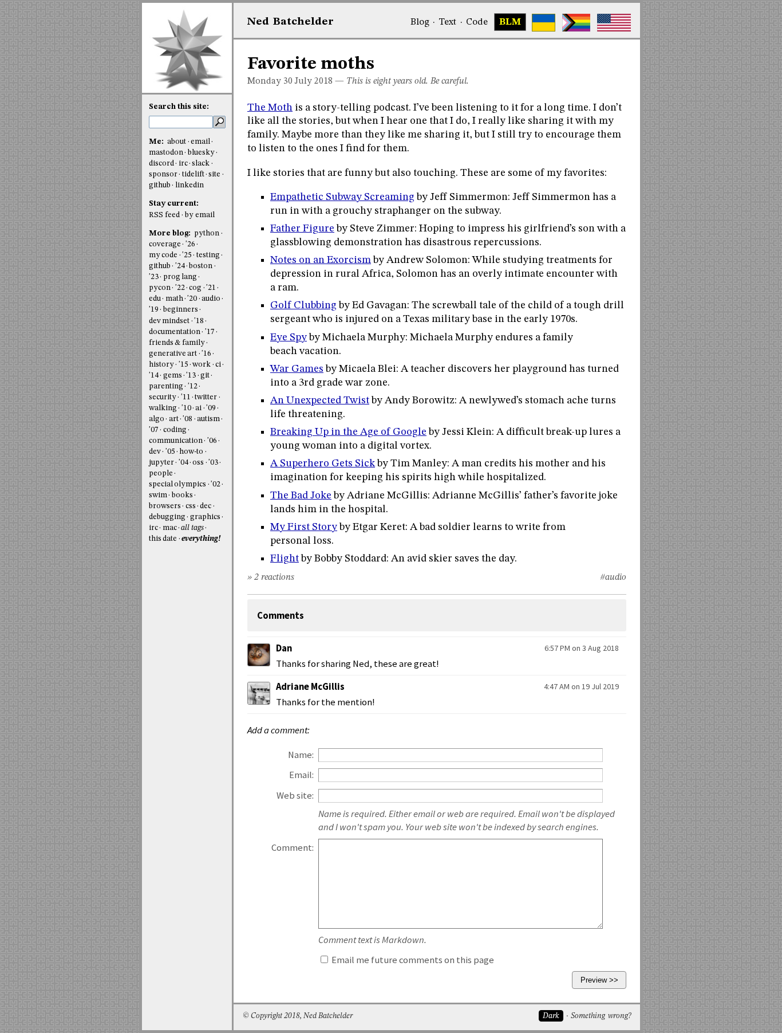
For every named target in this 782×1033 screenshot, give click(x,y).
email (200, 142)
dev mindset (169, 321)
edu (155, 299)
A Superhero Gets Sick (322, 463)
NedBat (290, 22)
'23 (154, 277)
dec (205, 506)
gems (172, 375)
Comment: (292, 848)
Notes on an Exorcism (320, 260)
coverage (165, 244)
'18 (199, 321)
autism (208, 419)
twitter (206, 397)
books (182, 495)
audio (211, 299)
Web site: (295, 796)
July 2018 (314, 81)
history (161, 364)
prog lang (180, 277)
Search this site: (179, 107)
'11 (186, 397)
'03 (213, 462)
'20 (192, 299)
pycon (160, 288)
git (205, 375)
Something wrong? (601, 1016)
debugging (167, 517)
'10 (186, 408)
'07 (154, 430)
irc (183, 163)
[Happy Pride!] (576, 23)
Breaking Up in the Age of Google (348, 432)
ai (198, 408)
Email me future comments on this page (412, 960)
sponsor (163, 174)
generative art (173, 354)
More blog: (170, 233)
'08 (187, 419)
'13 (191, 375)
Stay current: (174, 203)
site (214, 174)
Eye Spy (288, 337)
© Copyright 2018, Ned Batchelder (298, 1016)
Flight (284, 558)
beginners (180, 309)
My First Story (303, 527)
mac (170, 528)
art (174, 419)
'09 (211, 408)
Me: (157, 142)
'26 (190, 244)
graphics (205, 517)
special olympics (177, 484)
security (162, 397)
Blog (419, 22)
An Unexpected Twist (319, 400)
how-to (191, 451)
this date (163, 539)
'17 (210, 332)
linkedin (189, 185)
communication (176, 441)
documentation (174, 332)
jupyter (161, 462)
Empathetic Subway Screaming (342, 197)
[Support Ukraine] (543, 23)
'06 (212, 441)
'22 (180, 288)
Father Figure (302, 228)
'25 (187, 255)
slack (201, 163)
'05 (170, 451)
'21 (211, 288)
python (206, 233)
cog (195, 288)
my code (163, 255)
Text (447, 22)
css (190, 506)
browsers (165, 506)
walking (163, 408)
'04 (183, 462)
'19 (154, 309)
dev (155, 451)
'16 (206, 354)
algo (156, 419)
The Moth (270, 108)
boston (200, 266)
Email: (301, 775)
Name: (301, 755)
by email (200, 215)
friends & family (177, 343)
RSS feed (164, 215)
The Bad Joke (300, 495)
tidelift (193, 174)
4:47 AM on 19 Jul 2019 (581, 686)
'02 (215, 484)
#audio (613, 577)
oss (198, 462)
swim (158, 495)
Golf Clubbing (303, 305)
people (161, 473)
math (174, 299)
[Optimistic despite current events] (614, 23)
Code (477, 22)
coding (175, 430)
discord (161, 163)
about (176, 142)
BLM (510, 22)
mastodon (166, 152)
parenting (166, 386)
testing (208, 255)
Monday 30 (270, 81)
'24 (180, 266)
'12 (193, 386)
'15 (183, 364)
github (160, 185)
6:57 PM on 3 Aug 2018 (581, 648)
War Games (296, 369)
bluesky (201, 152)
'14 (154, 375)
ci (218, 364)
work (201, 364)
